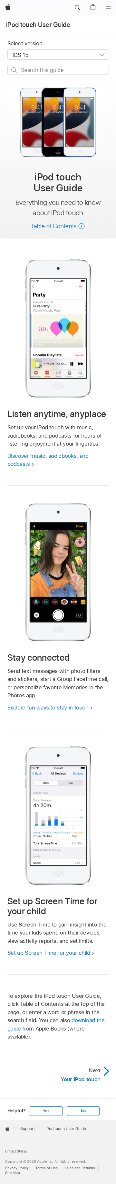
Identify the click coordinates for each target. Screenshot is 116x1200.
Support (27, 1128)
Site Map (12, 1172)
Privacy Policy (17, 1168)
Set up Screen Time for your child (48, 953)
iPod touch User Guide (38, 25)
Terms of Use (46, 1168)
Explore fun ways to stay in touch (48, 707)
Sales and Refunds (79, 1168)
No (83, 1111)
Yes (46, 1111)
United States (16, 1151)
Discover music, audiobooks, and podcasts (48, 460)
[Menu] (108, 7)
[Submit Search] (14, 70)
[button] (77, 7)
